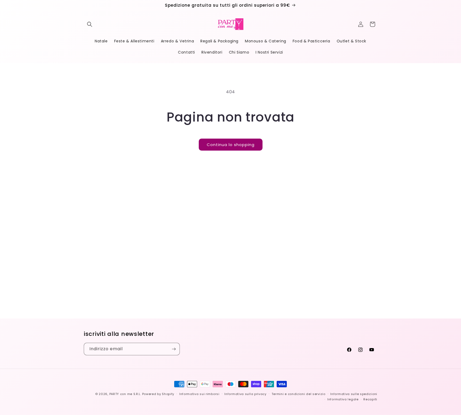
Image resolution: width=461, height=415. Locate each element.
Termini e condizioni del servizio (298, 394)
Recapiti (370, 399)
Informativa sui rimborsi (199, 394)
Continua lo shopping (231, 144)
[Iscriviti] (174, 349)
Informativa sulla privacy (245, 394)
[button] (90, 24)
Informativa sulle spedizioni (353, 394)
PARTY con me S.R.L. (125, 394)
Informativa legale (343, 399)
